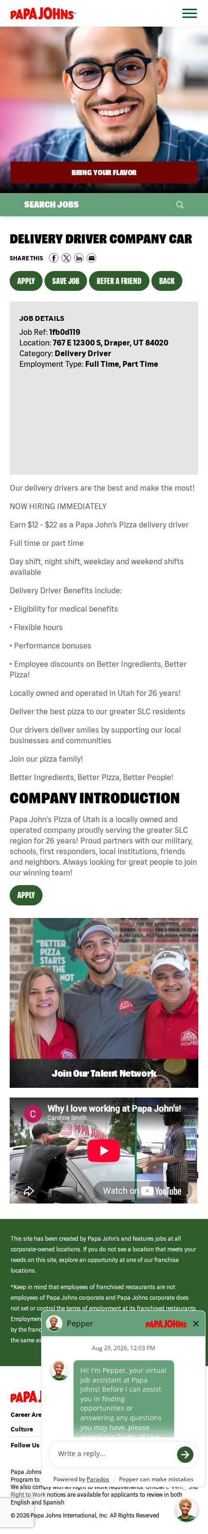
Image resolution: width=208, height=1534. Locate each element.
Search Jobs (51, 204)
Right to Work (28, 1494)
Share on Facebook (54, 258)
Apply (26, 281)
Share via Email (91, 258)
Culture (22, 1429)
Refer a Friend (119, 281)
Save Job (65, 281)
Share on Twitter (66, 258)
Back (167, 281)
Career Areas (29, 1414)
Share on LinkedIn (79, 258)
